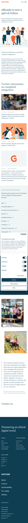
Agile (2, 203)
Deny (14, 287)
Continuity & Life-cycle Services (9, 210)
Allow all (14, 279)
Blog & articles (4, 443)
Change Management (6, 206)
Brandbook (3, 518)
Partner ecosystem (20, 447)
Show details (21, 275)
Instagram (3, 459)
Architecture (4, 224)
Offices (4, 495)
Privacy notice (4, 511)
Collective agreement (20, 449)
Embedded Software (6, 217)
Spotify (3, 465)
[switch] (24, 262)
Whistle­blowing (4, 509)
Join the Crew (19, 441)
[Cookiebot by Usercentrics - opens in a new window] (20, 234)
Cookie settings (4, 507)
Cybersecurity (4, 232)
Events (2, 445)
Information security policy (7, 513)
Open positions (19, 445)
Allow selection (14, 283)
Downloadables (4, 449)
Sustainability (6, 487)
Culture (17, 443)
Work (3, 480)
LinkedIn (3, 457)
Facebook (3, 461)
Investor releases (5, 447)
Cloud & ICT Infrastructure (8, 228)
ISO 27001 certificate (5, 516)
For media (5, 491)
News (2, 441)
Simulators (4, 221)
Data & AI (3, 214)
